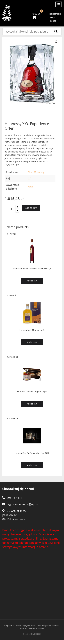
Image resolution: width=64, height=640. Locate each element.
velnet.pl (37, 633)
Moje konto (53, 19)
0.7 (29, 178)
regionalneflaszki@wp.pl (22, 504)
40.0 (30, 186)
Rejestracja (55, 13)
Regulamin (9, 625)
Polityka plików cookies (48, 625)
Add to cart (31, 207)
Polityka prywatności (25, 625)
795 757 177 (14, 498)
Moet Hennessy (36, 172)
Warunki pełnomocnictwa (32, 628)
